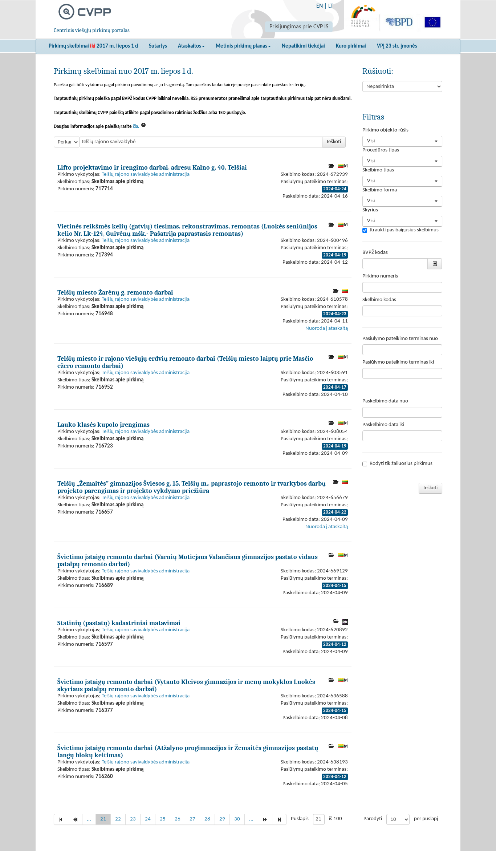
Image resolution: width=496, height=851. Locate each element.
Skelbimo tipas (378, 170)
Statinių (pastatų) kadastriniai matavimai (118, 623)
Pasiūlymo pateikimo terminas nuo (400, 338)
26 (177, 819)
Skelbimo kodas (379, 300)
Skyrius (370, 210)
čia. (136, 126)
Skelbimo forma (379, 190)
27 (192, 819)
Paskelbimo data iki (383, 424)
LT (330, 6)
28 (207, 819)
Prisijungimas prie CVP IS (298, 27)
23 (133, 819)
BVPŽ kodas (375, 252)
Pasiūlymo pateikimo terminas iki (398, 362)
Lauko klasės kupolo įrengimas (103, 424)
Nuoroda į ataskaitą (326, 328)
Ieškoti (334, 142)
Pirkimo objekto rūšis (385, 130)
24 (148, 819)
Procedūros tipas (380, 150)
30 (237, 819)
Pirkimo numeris (380, 276)
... (89, 819)
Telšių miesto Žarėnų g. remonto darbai (115, 292)
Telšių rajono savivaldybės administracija (146, 174)
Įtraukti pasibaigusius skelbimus (404, 230)
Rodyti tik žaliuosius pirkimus (401, 463)
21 (103, 819)
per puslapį (426, 819)
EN (319, 6)
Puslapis (300, 819)
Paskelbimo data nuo (385, 401)
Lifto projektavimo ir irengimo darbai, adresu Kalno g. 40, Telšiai (152, 167)
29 (222, 819)
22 (118, 819)
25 (163, 819)
